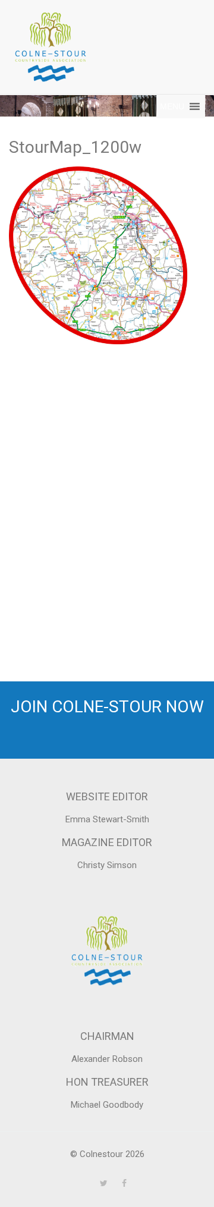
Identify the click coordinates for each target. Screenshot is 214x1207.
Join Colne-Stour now (107, 706)
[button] (172, 106)
